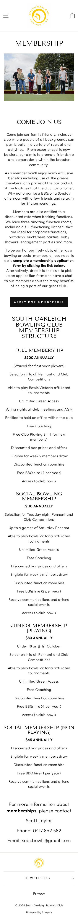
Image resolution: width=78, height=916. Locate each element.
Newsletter (38, 878)
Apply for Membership (39, 302)
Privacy (39, 893)
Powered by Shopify (39, 912)
